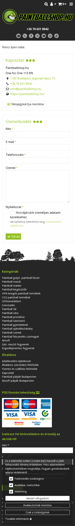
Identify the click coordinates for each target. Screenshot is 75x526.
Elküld (15, 237)
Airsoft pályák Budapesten (18, 380)
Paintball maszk (11, 281)
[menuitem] (62, 4)
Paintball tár (9, 309)
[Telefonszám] (24, 36)
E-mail (11, 142)
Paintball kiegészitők (14, 289)
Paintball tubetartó (13, 320)
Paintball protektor (13, 317)
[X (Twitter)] (37, 36)
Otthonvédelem (11, 301)
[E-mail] (18, 36)
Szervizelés (8, 305)
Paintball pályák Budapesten (19, 376)
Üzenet (12, 168)
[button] (71, 4)
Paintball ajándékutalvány (17, 328)
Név (9, 129)
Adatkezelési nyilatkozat (16, 361)
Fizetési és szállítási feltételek (19, 369)
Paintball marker (11, 285)
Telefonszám (16, 155)
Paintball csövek (11, 332)
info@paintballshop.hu (25, 89)
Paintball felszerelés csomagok (20, 336)
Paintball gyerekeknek (15, 324)
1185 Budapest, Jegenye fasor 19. (33, 78)
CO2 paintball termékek (16, 297)
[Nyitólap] (37, 16)
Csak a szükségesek (37, 512)
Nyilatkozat (15, 207)
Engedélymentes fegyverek (18, 348)
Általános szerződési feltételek (20, 365)
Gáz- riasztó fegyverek (15, 344)
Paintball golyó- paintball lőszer (21, 278)
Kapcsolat (8, 373)
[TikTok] (56, 36)
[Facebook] (31, 36)
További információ (17, 519)
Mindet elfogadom (37, 498)
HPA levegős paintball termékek (21, 293)
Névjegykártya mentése (27, 104)
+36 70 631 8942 (38, 29)
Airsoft (6, 340)
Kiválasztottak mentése (37, 505)
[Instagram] (50, 36)
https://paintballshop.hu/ (27, 94)
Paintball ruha (10, 313)
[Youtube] (43, 36)
